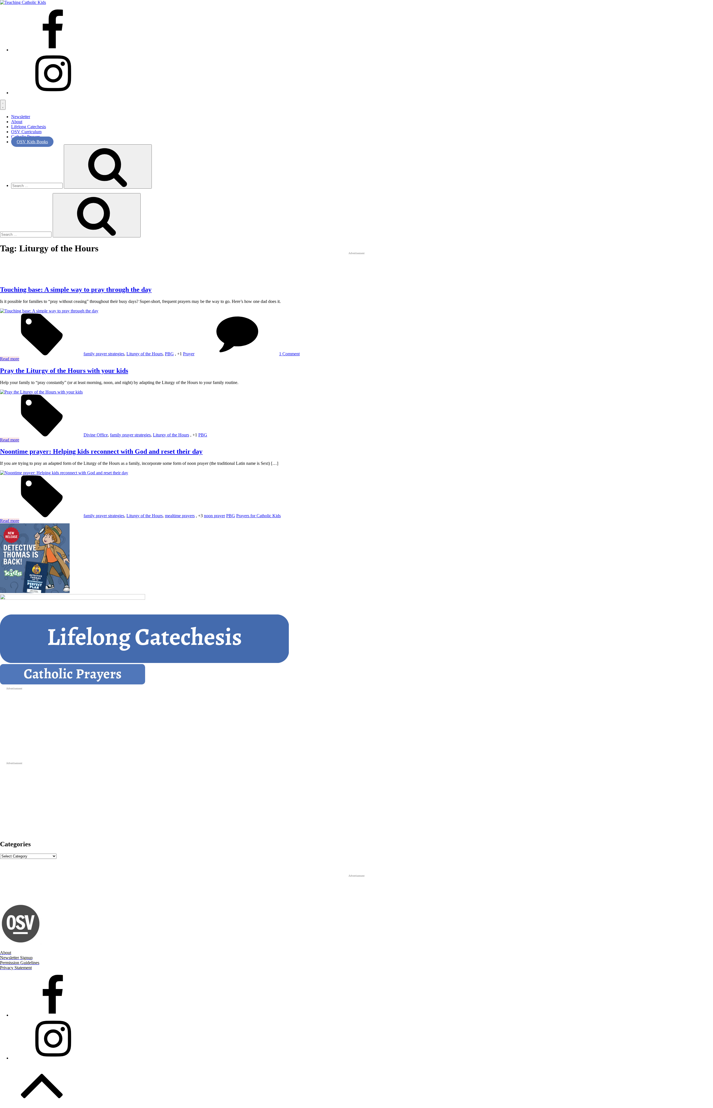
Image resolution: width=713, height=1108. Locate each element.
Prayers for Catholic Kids (258, 515)
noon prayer (214, 515)
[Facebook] (53, 49)
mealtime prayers (180, 515)
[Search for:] (37, 185)
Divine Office (96, 434)
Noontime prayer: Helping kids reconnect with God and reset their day (101, 451)
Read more (9, 358)
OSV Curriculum (26, 131)
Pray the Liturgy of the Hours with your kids (64, 370)
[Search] (108, 166)
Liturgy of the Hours (144, 353)
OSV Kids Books (32, 141)
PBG (169, 353)
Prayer (188, 353)
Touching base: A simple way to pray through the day (76, 289)
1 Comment (289, 353)
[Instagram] (53, 92)
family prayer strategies (104, 353)
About (16, 121)
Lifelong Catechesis (28, 126)
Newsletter (20, 116)
